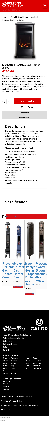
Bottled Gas (7, 381)
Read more (18, 287)
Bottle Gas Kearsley (32, 358)
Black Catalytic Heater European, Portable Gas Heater (32, 274)
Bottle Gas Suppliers (32, 366)
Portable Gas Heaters (20, 17)
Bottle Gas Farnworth (10, 371)
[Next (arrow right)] (3, 420)
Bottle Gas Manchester (33, 363)
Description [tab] (24, 113)
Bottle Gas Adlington (10, 358)
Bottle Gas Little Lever (33, 360)
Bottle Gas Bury (8, 366)
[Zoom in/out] (1, 417)
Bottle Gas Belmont (10, 363)
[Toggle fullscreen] (3, 417)
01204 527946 (12, 10)
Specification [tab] (24, 117)
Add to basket (27, 101)
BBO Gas (6, 386)
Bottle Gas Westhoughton (34, 368)
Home (5, 17)
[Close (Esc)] (8, 417)
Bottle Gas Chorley (9, 368)
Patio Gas (6, 384)
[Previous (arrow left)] (1, 420)
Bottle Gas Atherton (10, 360)
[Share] (6, 417)
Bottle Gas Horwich (10, 373)
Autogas (6, 389)
